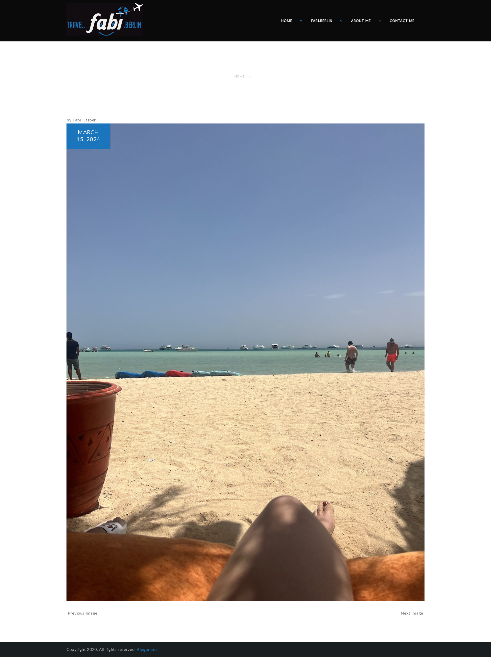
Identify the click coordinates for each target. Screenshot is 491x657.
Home (286, 21)
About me (361, 21)
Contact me (402, 21)
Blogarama (147, 649)
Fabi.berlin (321, 21)
